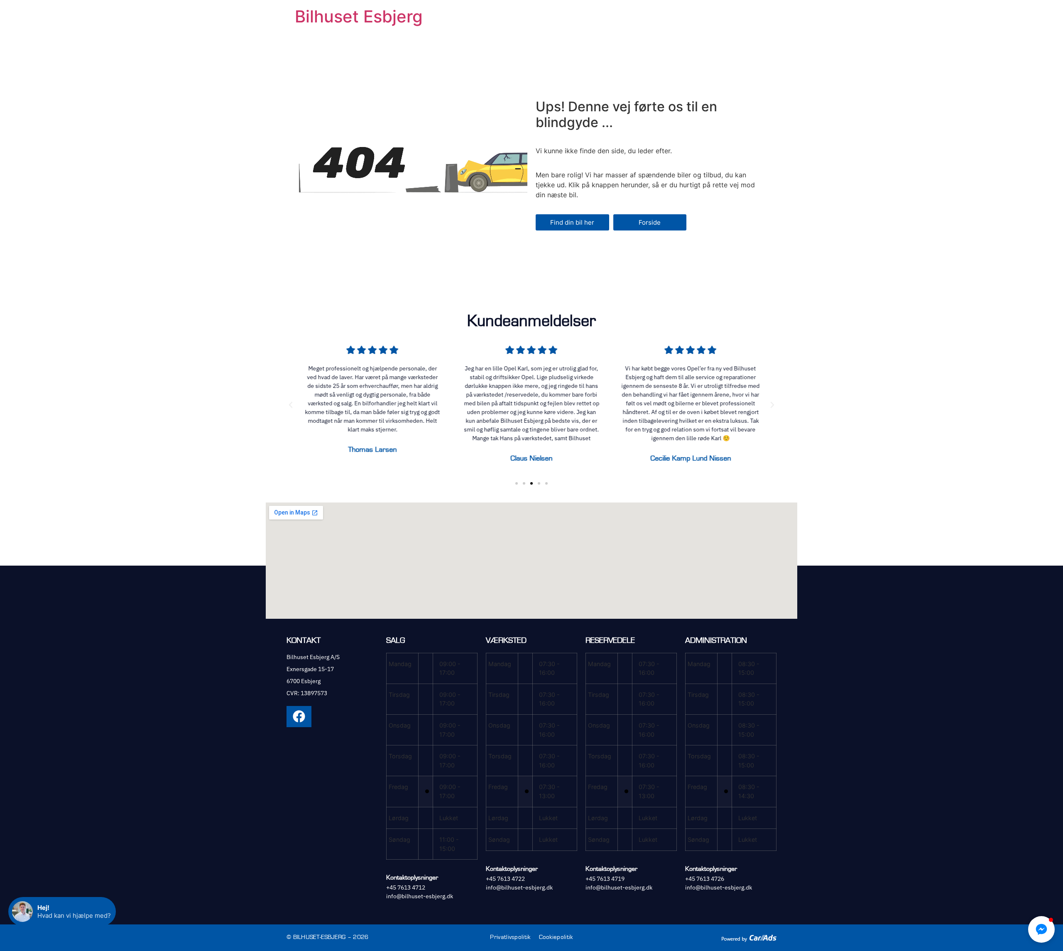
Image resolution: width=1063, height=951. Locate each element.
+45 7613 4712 (405, 887)
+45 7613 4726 (704, 878)
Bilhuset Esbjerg (359, 16)
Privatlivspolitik (510, 937)
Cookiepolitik (556, 937)
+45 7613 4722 (505, 878)
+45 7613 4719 (605, 878)
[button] (291, 405)
